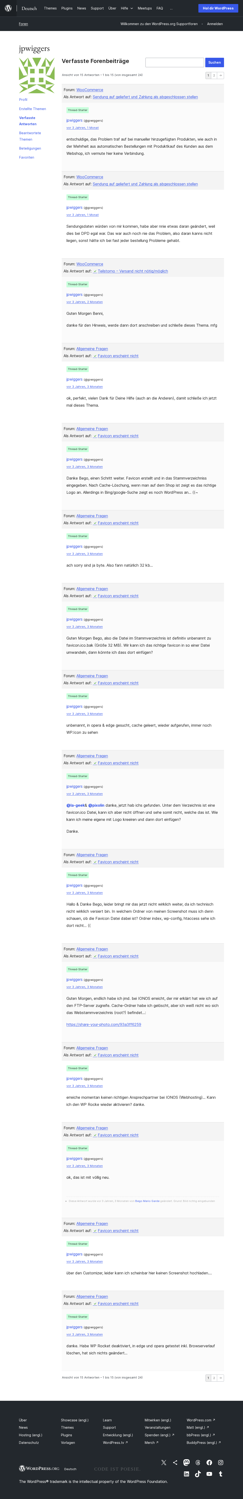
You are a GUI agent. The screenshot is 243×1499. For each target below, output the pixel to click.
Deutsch (70, 1469)
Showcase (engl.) (75, 1420)
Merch (152, 1443)
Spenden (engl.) (160, 1435)
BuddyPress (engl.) (204, 1443)
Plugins (66, 1435)
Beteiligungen (30, 148)
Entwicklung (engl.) (118, 1435)
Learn (107, 1420)
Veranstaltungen (157, 1427)
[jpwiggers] (37, 76)
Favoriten (26, 157)
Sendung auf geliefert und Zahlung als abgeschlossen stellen (145, 96)
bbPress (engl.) (201, 1435)
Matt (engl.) (198, 1427)
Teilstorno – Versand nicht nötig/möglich (133, 271)
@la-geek (75, 805)
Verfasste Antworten (28, 121)
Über (23, 1420)
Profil (23, 100)
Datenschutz (29, 1443)
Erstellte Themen (32, 109)
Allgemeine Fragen (92, 348)
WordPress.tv (115, 1443)
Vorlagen (68, 1443)
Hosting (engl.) (30, 1435)
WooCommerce (89, 89)
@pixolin (96, 805)
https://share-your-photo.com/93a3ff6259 (103, 1024)
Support (109, 1427)
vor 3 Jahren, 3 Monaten (84, 386)
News (23, 1427)
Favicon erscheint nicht (118, 355)
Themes (67, 1427)
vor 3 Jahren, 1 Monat (82, 127)
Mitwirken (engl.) (158, 1420)
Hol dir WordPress (218, 8)
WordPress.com (201, 1420)
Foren (23, 24)
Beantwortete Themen (30, 136)
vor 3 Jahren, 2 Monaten (84, 302)
